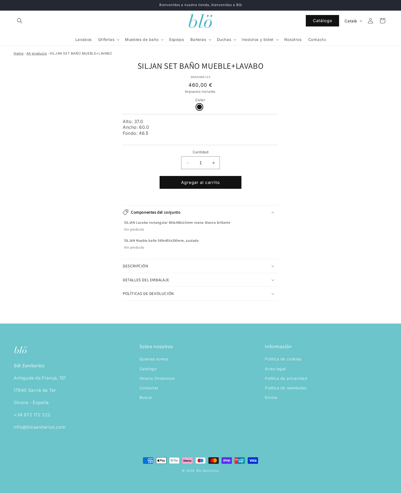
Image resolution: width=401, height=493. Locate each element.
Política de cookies (283, 359)
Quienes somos (154, 359)
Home (18, 53)
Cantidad (200, 152)
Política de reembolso (286, 388)
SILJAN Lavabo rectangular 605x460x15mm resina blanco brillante (177, 222)
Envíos (271, 397)
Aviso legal (275, 368)
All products (36, 53)
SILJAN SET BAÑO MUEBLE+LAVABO (81, 53)
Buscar (146, 397)
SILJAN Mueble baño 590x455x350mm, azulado (161, 240)
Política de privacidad (286, 378)
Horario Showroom (157, 378)
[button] (20, 21)
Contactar (148, 388)
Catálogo (322, 20)
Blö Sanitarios (207, 471)
